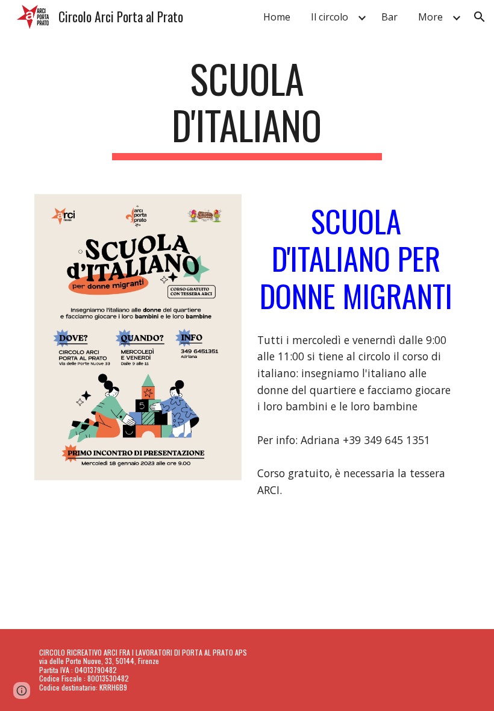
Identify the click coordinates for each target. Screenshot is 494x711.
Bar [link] (389, 16)
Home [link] (276, 16)
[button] (479, 16)
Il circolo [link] (329, 16)
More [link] (430, 16)
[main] (247, 108)
